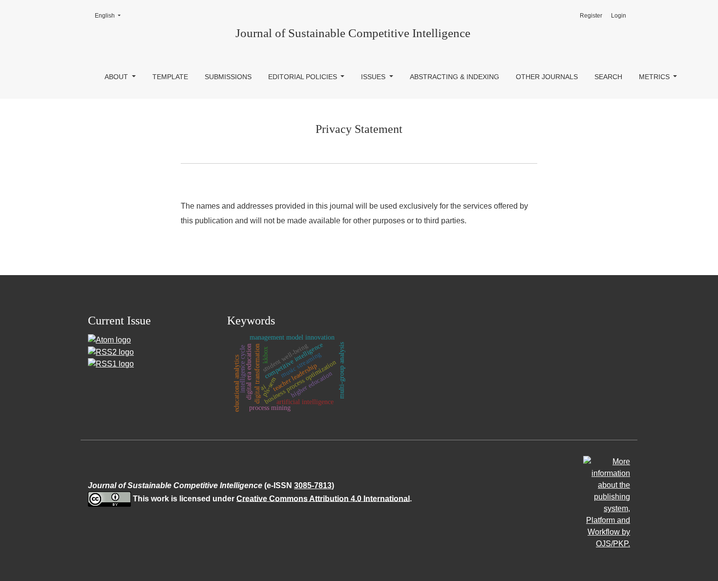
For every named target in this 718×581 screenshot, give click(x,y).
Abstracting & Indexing (454, 77)
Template (170, 77)
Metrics (655, 77)
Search (608, 77)
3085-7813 (313, 485)
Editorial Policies (303, 77)
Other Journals (547, 77)
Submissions (228, 77)
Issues (374, 77)
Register (591, 15)
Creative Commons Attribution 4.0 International (323, 498)
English (110, 15)
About (117, 77)
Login (618, 15)
